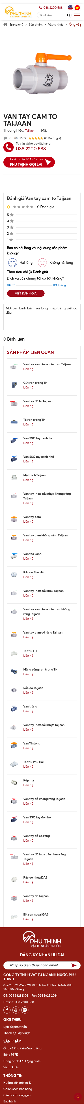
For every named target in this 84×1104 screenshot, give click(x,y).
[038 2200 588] (40, 8)
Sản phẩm (36, 25)
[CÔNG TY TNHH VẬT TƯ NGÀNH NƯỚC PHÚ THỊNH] (18, 12)
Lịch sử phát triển (15, 1027)
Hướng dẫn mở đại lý (17, 1083)
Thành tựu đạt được (16, 1033)
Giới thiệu (12, 1020)
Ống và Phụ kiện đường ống (22, 1048)
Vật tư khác (55, 25)
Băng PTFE (10, 1055)
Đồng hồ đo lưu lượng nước (22, 1061)
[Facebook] (7, 1010)
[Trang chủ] (42, 941)
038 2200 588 (53, 8)
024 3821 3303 (18, 996)
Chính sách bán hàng (17, 1089)
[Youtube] (15, 1010)
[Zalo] (24, 1010)
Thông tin (13, 1075)
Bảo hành (9, 1101)
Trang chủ (16, 25)
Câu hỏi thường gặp (16, 1095)
